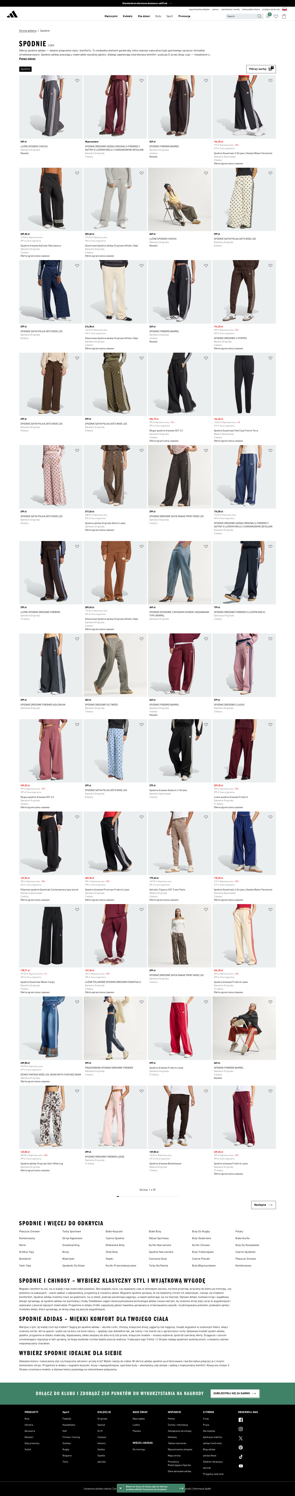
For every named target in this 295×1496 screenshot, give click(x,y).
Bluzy (65, 1252)
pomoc (215, 10)
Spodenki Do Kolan (73, 1265)
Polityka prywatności (154, 1489)
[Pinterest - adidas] (254, 1448)
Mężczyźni (111, 16)
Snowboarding (71, 1245)
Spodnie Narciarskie (161, 1252)
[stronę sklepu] (12, 15)
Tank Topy (25, 1265)
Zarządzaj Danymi (122, 1489)
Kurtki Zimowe (201, 1245)
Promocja (184, 16)
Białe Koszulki (114, 1231)
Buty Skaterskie (201, 1238)
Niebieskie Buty (115, 1245)
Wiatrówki (68, 1259)
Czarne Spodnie (115, 1238)
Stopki (109, 1259)
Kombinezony (27, 1238)
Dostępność (185, 1489)
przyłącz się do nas (271, 10)
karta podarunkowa (251, 10)
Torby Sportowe (71, 1231)
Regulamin (172, 1489)
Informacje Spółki (202, 1489)
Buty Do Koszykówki (247, 1245)
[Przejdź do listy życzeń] (276, 16)
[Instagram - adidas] (254, 1429)
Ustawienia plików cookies (97, 1489)
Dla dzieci (144, 16)
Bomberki (25, 1259)
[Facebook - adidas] (254, 1420)
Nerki (22, 1245)
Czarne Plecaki (201, 1259)
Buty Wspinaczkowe (204, 1265)
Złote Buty (112, 1252)
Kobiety (127, 16)
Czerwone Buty (158, 1259)
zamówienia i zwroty (230, 10)
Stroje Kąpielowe (72, 1238)
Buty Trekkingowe (203, 1252)
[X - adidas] (254, 1438)
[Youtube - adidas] (254, 1466)
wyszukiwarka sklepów (199, 10)
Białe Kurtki (242, 1238)
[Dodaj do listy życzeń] (77, 81)
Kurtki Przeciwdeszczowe (121, 1265)
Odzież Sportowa (158, 1238)
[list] (132, 69)
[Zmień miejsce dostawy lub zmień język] (284, 9)
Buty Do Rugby (201, 1231)
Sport (169, 16)
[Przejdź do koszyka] (284, 16)
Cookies (137, 1489)
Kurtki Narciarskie (160, 1245)
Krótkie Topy (26, 1252)
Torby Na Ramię (158, 1265)
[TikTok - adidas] (254, 1457)
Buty (158, 16)
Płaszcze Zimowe (29, 1231)
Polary (239, 1231)
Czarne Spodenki (245, 1252)
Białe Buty (155, 1231)
